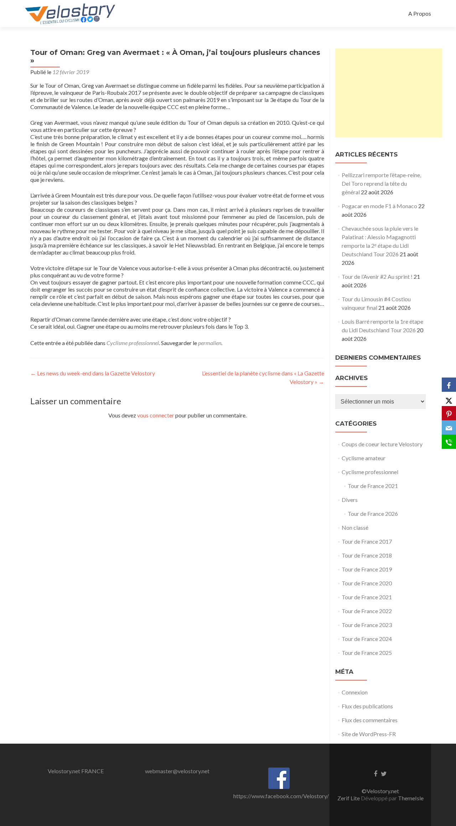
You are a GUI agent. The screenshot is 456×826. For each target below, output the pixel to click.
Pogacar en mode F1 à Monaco (379, 205)
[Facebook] (449, 385)
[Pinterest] (449, 413)
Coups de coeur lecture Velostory (382, 444)
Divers (350, 499)
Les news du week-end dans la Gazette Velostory (92, 373)
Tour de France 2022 (367, 610)
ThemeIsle (411, 798)
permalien (209, 342)
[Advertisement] (388, 93)
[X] (449, 399)
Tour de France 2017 (367, 541)
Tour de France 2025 (367, 652)
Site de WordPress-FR (369, 733)
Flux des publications (367, 706)
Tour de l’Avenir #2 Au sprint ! (377, 276)
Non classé (355, 527)
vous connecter (155, 415)
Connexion (355, 692)
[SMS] (449, 442)
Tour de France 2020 (367, 583)
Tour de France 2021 (373, 485)
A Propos (419, 13)
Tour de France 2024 (367, 638)
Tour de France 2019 (367, 569)
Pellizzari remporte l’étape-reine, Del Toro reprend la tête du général (381, 183)
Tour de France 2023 (367, 624)
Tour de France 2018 (367, 555)
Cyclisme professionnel (133, 342)
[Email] (449, 427)
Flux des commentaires (370, 720)
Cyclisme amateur (363, 458)
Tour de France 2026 (373, 513)
